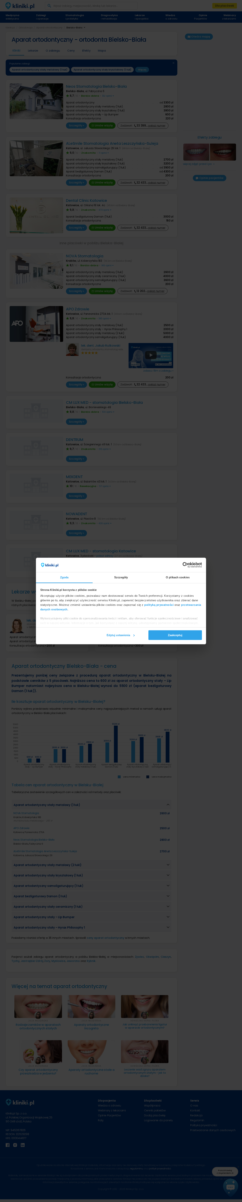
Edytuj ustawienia (118, 635)
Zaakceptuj (175, 635)
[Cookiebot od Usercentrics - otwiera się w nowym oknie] (185, 565)
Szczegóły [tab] (121, 577)
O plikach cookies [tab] (178, 577)
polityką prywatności (159, 604)
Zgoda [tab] (64, 577)
